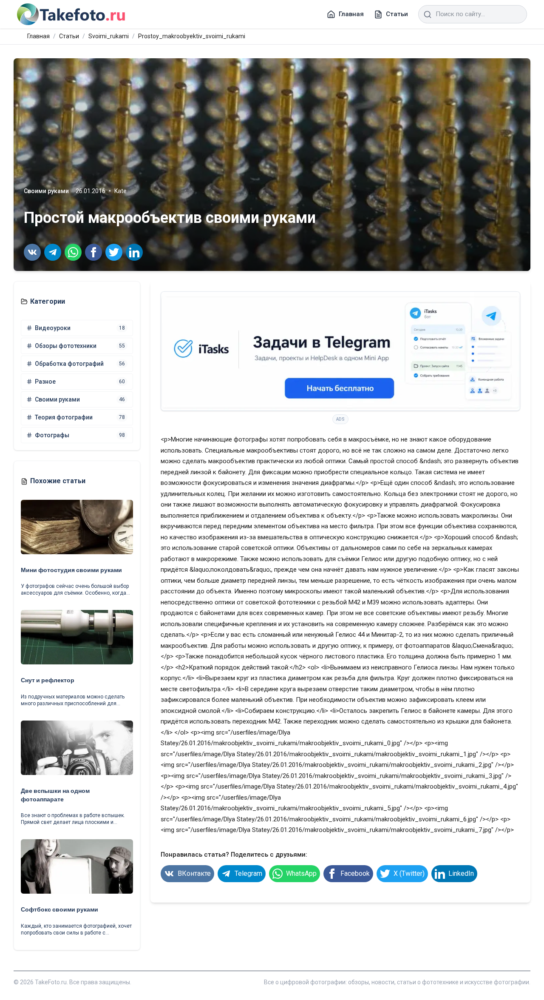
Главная (38, 36)
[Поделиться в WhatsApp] (73, 252)
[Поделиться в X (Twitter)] (113, 252)
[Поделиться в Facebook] (93, 252)
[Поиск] (427, 14)
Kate (120, 191)
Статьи (69, 36)
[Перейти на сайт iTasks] (340, 351)
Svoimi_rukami (108, 36)
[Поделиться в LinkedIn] (134, 252)
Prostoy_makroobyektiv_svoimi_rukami (191, 36)
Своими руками (46, 191)
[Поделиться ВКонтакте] (32, 252)
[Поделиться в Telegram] (52, 252)
